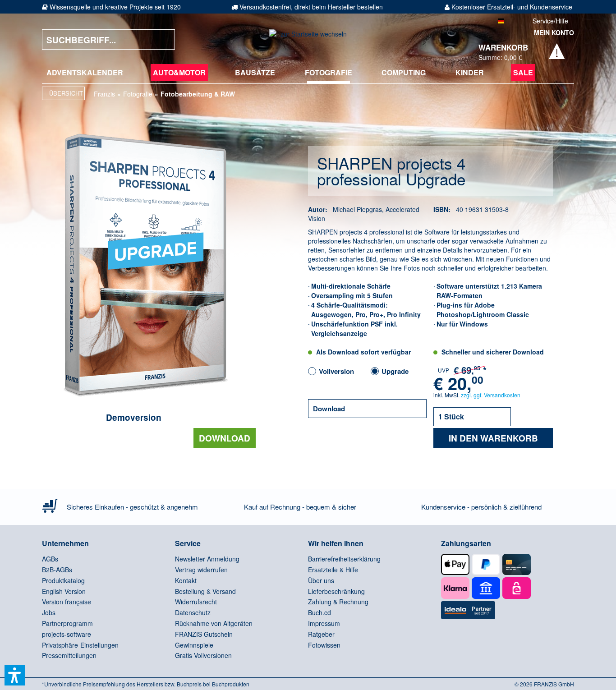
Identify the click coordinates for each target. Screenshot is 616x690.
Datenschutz (193, 612)
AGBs (50, 558)
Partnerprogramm (67, 623)
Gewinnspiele (194, 644)
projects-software (66, 634)
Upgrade (395, 371)
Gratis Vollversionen (203, 655)
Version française (66, 601)
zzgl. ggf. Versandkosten (490, 395)
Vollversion (336, 371)
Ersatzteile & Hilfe (333, 569)
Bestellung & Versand (205, 591)
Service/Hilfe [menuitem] (550, 20)
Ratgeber (321, 634)
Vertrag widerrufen (201, 569)
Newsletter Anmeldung (207, 558)
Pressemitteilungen (69, 655)
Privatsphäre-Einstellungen (80, 644)
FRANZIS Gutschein (204, 634)
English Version (64, 591)
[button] (15, 675)
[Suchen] (161, 39)
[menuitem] (84, 72)
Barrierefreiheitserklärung (344, 558)
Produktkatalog (63, 580)
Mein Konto (554, 32)
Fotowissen (324, 644)
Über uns (321, 580)
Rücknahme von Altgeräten (214, 623)
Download (224, 438)
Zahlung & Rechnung (338, 601)
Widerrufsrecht (196, 601)
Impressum (324, 623)
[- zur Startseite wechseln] (308, 39)
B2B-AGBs (57, 569)
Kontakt (186, 580)
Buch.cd (319, 612)
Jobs (48, 612)
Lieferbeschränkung (336, 591)
